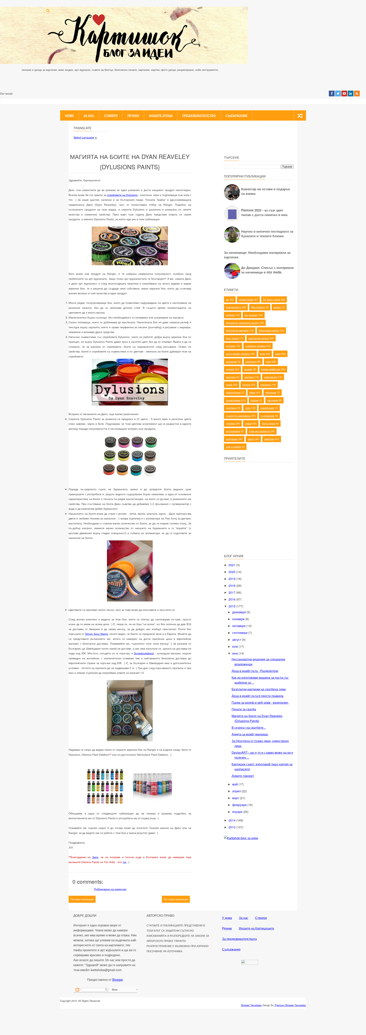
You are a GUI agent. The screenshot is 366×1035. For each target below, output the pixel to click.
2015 (232, 606)
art (227, 299)
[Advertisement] (252, 523)
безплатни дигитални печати (242, 323)
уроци (248, 423)
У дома (227, 918)
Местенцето (258, 307)
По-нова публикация (82, 899)
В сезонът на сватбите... (249, 727)
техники (230, 423)
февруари (239, 805)
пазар (229, 384)
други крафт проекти (238, 353)
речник (254, 400)
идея (278, 353)
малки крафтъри (270, 369)
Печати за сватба (244, 709)
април (237, 791)
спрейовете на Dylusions (122, 195)
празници (265, 384)
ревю (252, 392)
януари (237, 811)
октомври (239, 626)
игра (262, 353)
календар (231, 361)
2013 (232, 827)
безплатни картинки (237, 330)
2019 (232, 578)
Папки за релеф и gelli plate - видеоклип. (260, 702)
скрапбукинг (267, 408)
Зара (95, 857)
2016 (232, 599)
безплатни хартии (269, 330)
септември (240, 632)
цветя (251, 439)
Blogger (117, 979)
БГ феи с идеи (271, 299)
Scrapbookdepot (144, 653)
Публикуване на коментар (110, 889)
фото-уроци (268, 423)
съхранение (267, 416)
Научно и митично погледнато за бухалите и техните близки (267, 233)
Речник (133, 115)
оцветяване (270, 377)
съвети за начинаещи (238, 416)
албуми (230, 315)
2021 (232, 565)
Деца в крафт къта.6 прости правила (257, 696)
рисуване (272, 400)
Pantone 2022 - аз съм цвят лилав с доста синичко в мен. (264, 212)
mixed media (246, 299)
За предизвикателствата (239, 939)
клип (268, 361)
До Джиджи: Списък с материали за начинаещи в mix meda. (267, 269)
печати (246, 384)
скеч (247, 408)
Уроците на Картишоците (256, 928)
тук (124, 862)
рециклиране (233, 400)
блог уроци (232, 338)
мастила (231, 377)
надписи (249, 377)
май (235, 784)
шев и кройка (233, 446)
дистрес (230, 346)
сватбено (231, 408)
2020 (232, 572)
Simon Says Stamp (96, 633)
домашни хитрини (255, 346)
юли (235, 646)
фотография (233, 431)
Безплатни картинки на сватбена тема (259, 689)
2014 (232, 820)
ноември (238, 619)
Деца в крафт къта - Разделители (255, 671)
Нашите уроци (161, 115)
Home (69, 115)
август (237, 639)
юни (235, 653)
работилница (233, 392)
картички (251, 361)
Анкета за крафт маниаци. (250, 734)
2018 (232, 585)
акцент (277, 307)
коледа (230, 369)
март (236, 798)
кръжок (248, 369)
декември (239, 612)
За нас (88, 115)
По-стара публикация (176, 899)
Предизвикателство (199, 115)
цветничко (232, 439)
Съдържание (236, 115)
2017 (232, 592)
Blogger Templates (251, 1005)
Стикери (111, 115)
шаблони (269, 439)
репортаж (270, 392)
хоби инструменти (259, 431)
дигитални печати (258, 338)
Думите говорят (243, 776)
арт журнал (251, 315)
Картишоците (233, 307)
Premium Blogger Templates (290, 1005)
